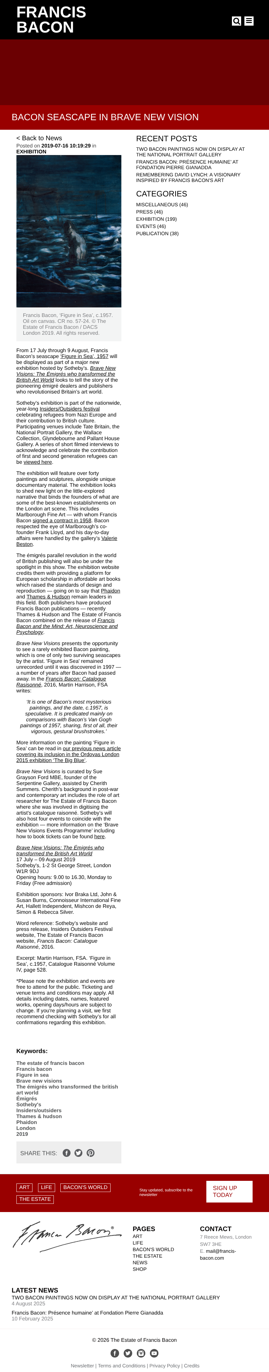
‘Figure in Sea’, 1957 (84, 356)
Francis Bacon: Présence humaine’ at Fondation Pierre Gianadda (187, 164)
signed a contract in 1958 (62, 521)
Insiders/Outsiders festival (70, 409)
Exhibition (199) (156, 219)
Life (138, 1243)
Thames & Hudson (48, 597)
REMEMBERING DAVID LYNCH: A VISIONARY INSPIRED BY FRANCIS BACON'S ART (188, 177)
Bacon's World (85, 1187)
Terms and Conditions (122, 1366)
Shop (140, 1269)
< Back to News (39, 138)
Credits (192, 1366)
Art (24, 1187)
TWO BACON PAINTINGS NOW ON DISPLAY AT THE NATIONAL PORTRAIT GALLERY (190, 152)
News (140, 1263)
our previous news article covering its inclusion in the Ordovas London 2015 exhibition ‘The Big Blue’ (68, 754)
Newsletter (82, 1366)
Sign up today (225, 1191)
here (99, 837)
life (46, 1187)
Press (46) (149, 212)
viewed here (38, 462)
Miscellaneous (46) (162, 205)
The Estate (147, 1256)
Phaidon (110, 591)
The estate (35, 1199)
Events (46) (151, 226)
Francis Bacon (51, 20)
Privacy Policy (164, 1366)
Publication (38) (157, 233)
